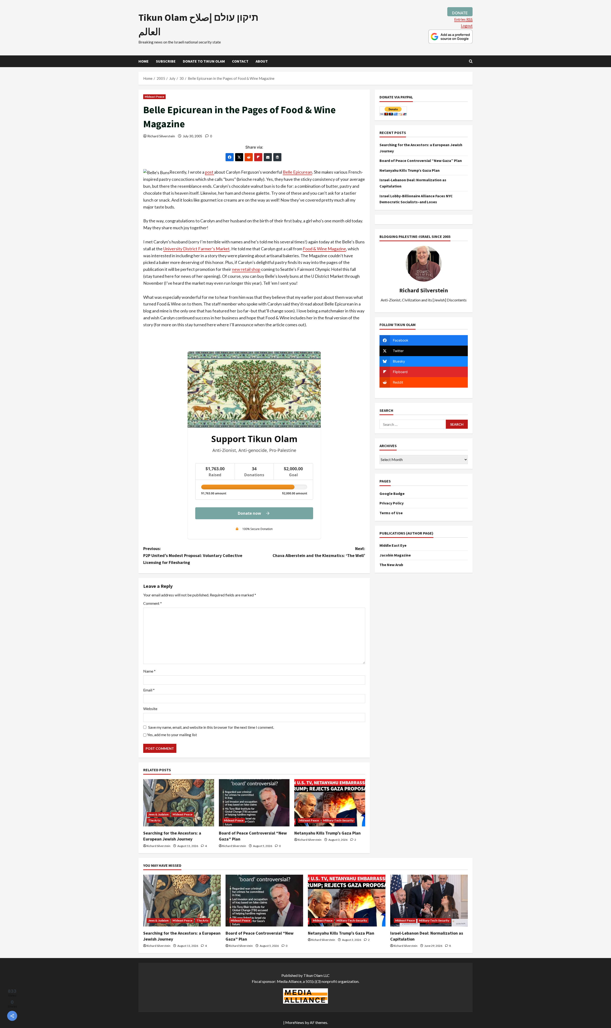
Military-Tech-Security (338, 820)
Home (143, 61)
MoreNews (294, 1022)
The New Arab (391, 564)
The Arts (154, 820)
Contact (240, 61)
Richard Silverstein (161, 136)
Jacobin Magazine (395, 555)
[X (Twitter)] (239, 157)
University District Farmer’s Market (196, 248)
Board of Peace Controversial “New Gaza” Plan (420, 160)
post (209, 172)
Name (149, 671)
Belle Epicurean (297, 172)
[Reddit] (249, 157)
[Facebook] (230, 157)
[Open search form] (471, 61)
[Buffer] (277, 157)
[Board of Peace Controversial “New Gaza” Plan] (254, 802)
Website (150, 708)
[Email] (268, 157)
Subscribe (166, 61)
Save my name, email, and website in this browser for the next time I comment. (211, 727)
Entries (463, 19)
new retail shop (246, 269)
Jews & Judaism (158, 814)
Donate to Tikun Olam (204, 61)
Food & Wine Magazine (324, 248)
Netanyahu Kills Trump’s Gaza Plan (327, 833)
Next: (319, 552)
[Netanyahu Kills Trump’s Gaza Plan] (329, 802)
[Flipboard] (258, 157)
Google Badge (392, 493)
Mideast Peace (154, 96)
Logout (467, 25)
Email (149, 690)
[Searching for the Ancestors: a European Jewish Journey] (178, 802)
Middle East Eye (392, 545)
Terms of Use (391, 512)
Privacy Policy (391, 503)
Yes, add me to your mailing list (171, 734)
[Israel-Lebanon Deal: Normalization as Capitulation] (429, 900)
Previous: (192, 555)
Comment (152, 603)
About (262, 61)
